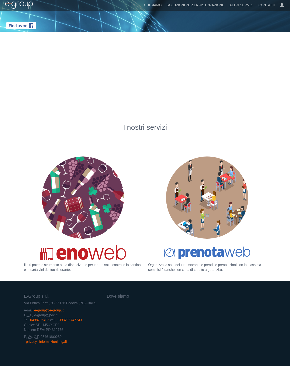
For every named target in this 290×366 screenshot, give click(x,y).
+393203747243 (69, 320)
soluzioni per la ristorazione (195, 5)
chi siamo (153, 5)
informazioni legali (53, 341)
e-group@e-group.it (48, 310)
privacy (31, 341)
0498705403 (39, 320)
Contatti (266, 5)
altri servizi (241, 5)
